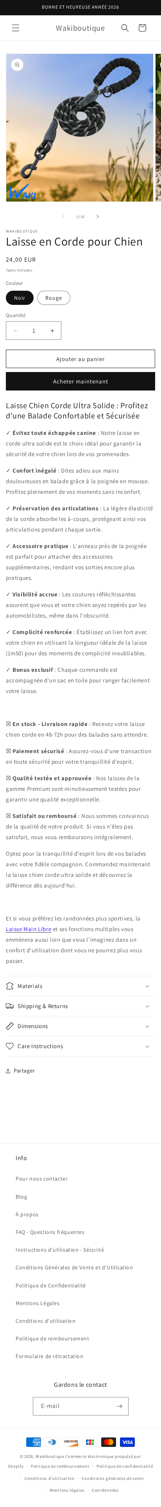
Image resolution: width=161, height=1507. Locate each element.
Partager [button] (24, 1070)
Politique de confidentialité (125, 1466)
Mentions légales (67, 1490)
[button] (15, 28)
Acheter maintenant (80, 381)
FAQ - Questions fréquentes (50, 1232)
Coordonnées (105, 1490)
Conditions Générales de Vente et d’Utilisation (74, 1267)
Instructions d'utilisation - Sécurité (60, 1249)
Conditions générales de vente (112, 1478)
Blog (21, 1196)
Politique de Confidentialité (51, 1285)
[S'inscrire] (119, 1406)
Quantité (15, 315)
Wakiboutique (50, 1456)
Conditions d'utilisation (45, 1320)
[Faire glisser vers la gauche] (63, 216)
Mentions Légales (38, 1303)
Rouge (53, 297)
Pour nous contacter (42, 1178)
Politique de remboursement (52, 1338)
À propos (27, 1214)
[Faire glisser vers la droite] (97, 216)
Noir (19, 297)
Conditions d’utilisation (50, 1478)
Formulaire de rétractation (50, 1356)
